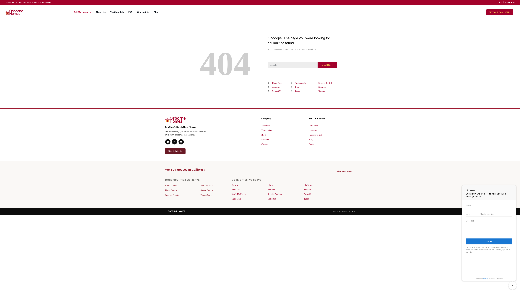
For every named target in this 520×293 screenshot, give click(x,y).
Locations (313, 130)
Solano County (207, 190)
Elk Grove (308, 185)
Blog (156, 12)
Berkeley (235, 185)
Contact (312, 144)
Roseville (308, 194)
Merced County (207, 185)
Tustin (306, 199)
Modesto (307, 189)
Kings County (171, 185)
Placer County (171, 190)
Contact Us (143, 12)
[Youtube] (181, 141)
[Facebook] (167, 141)
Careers (264, 144)
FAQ (130, 12)
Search (327, 65)
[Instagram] (174, 141)
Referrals (265, 139)
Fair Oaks (236, 189)
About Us (101, 12)
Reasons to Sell (315, 135)
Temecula (272, 199)
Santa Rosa (236, 199)
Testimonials (117, 12)
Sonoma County (172, 195)
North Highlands (239, 194)
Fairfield (271, 189)
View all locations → (346, 171)
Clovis (270, 185)
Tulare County (207, 195)
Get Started (313, 126)
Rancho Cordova (275, 194)
